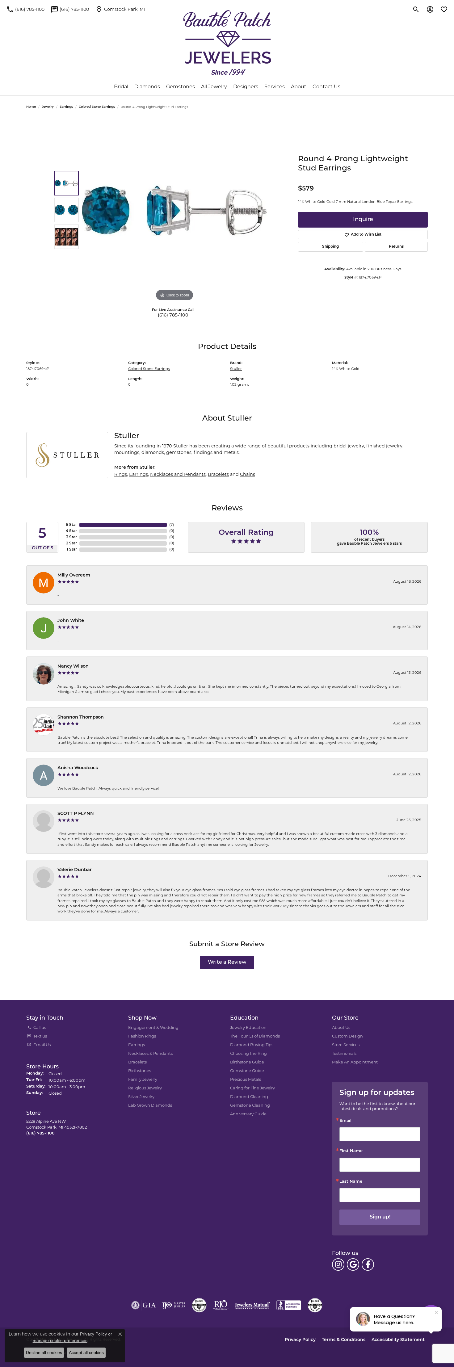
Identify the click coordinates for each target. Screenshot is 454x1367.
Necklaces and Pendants (178, 474)
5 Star (71, 525)
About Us (341, 1027)
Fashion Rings (142, 1036)
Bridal (121, 87)
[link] (25, 9)
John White (70, 621)
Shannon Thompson (80, 717)
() (171, 525)
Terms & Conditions (343, 1340)
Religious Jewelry (145, 1087)
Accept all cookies (86, 1352)
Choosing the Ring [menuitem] (248, 1053)
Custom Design (347, 1036)
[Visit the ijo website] (173, 1305)
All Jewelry (214, 87)
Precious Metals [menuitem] (245, 1079)
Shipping (330, 247)
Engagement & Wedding (153, 1027)
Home (31, 107)
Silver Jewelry (141, 1096)
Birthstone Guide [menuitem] (247, 1061)
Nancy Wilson (73, 666)
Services (274, 87)
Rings (120, 474)
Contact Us (326, 87)
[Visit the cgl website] (315, 1305)
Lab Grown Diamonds (150, 1105)
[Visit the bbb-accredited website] (288, 1305)
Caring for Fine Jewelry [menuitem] (252, 1087)
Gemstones (180, 87)
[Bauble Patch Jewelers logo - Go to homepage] (227, 42)
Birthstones (139, 1070)
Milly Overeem (73, 575)
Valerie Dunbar (74, 870)
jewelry (48, 107)
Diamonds (147, 87)
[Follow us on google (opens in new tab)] (353, 1264)
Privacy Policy (300, 1340)
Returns (396, 247)
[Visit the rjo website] (221, 1305)
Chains (247, 474)
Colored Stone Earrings (97, 107)
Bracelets (218, 474)
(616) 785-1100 (173, 315)
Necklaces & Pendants (150, 1053)
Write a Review (227, 962)
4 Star (71, 531)
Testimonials (344, 1053)
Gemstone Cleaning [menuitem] (250, 1105)
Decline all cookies (44, 1352)
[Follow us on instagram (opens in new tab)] (338, 1264)
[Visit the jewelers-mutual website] (252, 1305)
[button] (416, 9)
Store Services (345, 1044)
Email (345, 1121)
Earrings (66, 107)
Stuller (236, 369)
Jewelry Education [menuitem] (248, 1027)
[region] (174, 210)
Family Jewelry (142, 1079)
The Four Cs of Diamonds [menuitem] (255, 1036)
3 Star (71, 537)
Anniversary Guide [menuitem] (248, 1113)
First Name (351, 1151)
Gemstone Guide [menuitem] (247, 1070)
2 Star (71, 543)
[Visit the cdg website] (199, 1305)
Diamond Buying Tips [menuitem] (251, 1044)
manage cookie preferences (60, 1340)
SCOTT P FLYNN (75, 813)
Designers (245, 87)
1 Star (72, 549)
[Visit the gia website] (143, 1305)
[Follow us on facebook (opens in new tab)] (368, 1264)
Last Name (350, 1182)
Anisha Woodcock (77, 768)
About (298, 87)
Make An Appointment (355, 1061)
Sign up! (380, 1217)
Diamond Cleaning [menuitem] (249, 1096)
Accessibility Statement (398, 1340)
